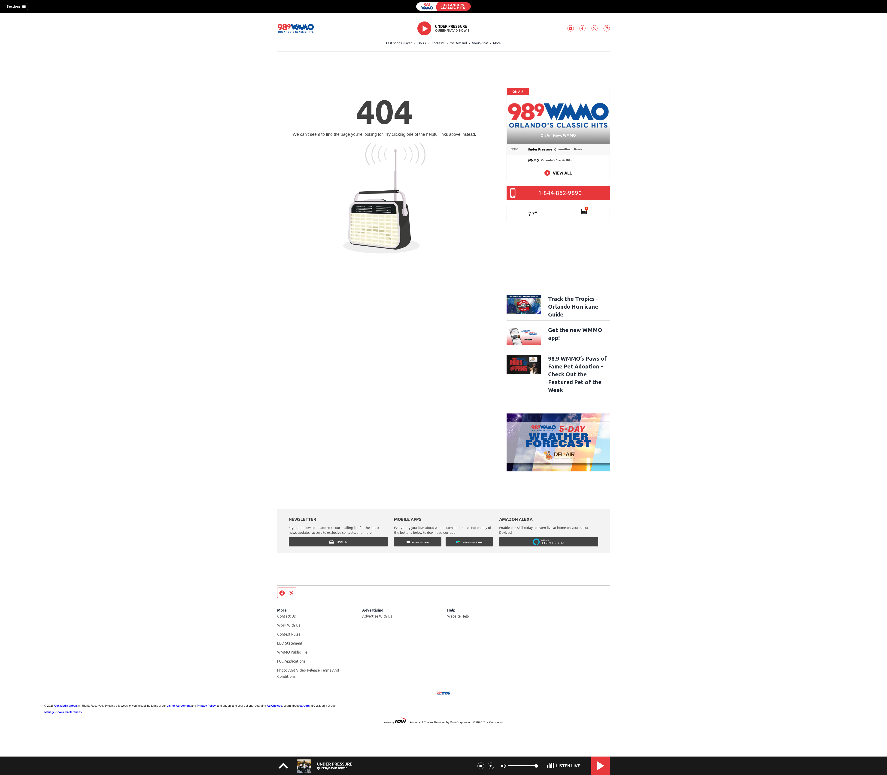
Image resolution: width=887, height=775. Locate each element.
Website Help (458, 616)
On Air (421, 43)
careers (304, 705)
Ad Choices (274, 705)
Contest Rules (288, 634)
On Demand (458, 43)
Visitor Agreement (179, 705)
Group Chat (480, 43)
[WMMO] (443, 6)
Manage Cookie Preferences (63, 712)
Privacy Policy (206, 705)
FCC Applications (291, 661)
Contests (438, 43)
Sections (13, 6)
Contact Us (286, 616)
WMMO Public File (292, 652)
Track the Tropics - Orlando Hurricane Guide (573, 307)
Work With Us (288, 625)
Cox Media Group (65, 705)
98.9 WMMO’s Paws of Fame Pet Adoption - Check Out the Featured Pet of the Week (577, 374)
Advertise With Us (377, 616)
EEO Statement (289, 643)
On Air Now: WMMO (558, 135)
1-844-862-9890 (560, 193)
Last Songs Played (399, 43)
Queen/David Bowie (452, 30)
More (497, 43)
